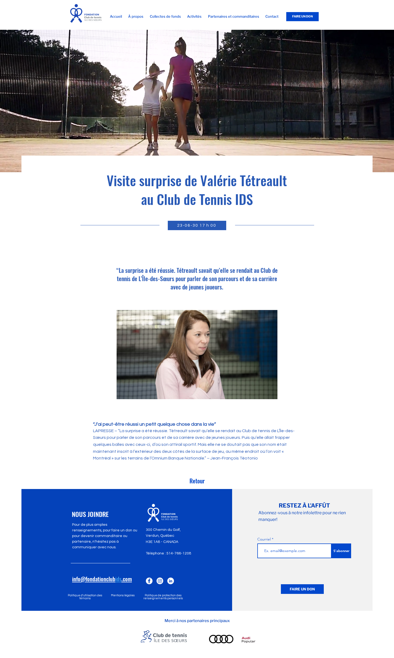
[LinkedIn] (170, 581)
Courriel (264, 539)
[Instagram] (160, 581)
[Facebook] (149, 581)
